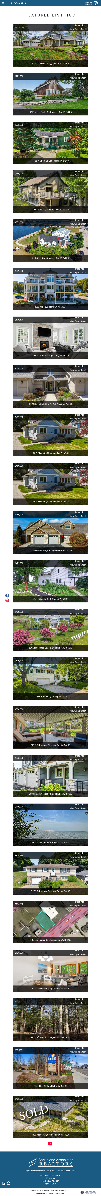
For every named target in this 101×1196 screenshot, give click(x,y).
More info (79, 25)
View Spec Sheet (78, 29)
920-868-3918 (18, 3)
